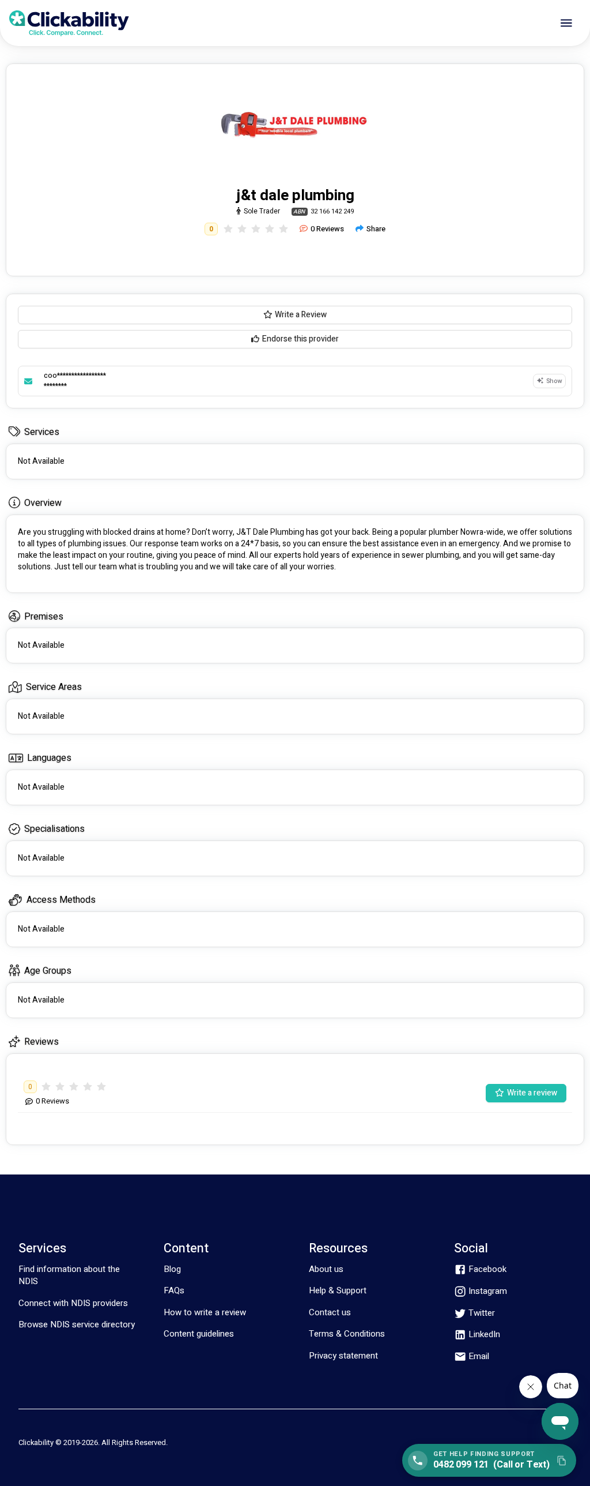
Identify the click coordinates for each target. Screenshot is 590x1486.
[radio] (228, 229)
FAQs (174, 1290)
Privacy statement (343, 1355)
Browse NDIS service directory (76, 1324)
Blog (172, 1269)
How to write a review (205, 1312)
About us (326, 1269)
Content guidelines (199, 1333)
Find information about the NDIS (69, 1275)
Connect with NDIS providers (73, 1303)
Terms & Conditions (347, 1333)
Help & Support (337, 1290)
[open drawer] (566, 23)
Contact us (330, 1312)
